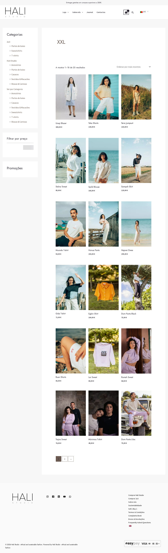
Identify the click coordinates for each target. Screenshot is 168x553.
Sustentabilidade (135, 505)
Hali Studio (12, 60)
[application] (67, 12)
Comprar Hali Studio (136, 495)
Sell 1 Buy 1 (132, 509)
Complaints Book (135, 515)
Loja (64, 12)
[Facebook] (53, 496)
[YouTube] (64, 496)
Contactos (101, 12)
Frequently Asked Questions (139, 522)
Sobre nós (76, 12)
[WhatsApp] (70, 496)
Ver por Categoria (15, 89)
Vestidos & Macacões (20, 79)
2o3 (8, 41)
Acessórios (16, 65)
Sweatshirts (16, 50)
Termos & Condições (136, 512)
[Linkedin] (59, 496)
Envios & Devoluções (136, 519)
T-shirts (15, 55)
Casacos (15, 74)
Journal (90, 12)
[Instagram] (47, 496)
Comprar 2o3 (133, 498)
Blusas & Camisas (19, 84)
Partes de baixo (18, 46)
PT (144, 12)
